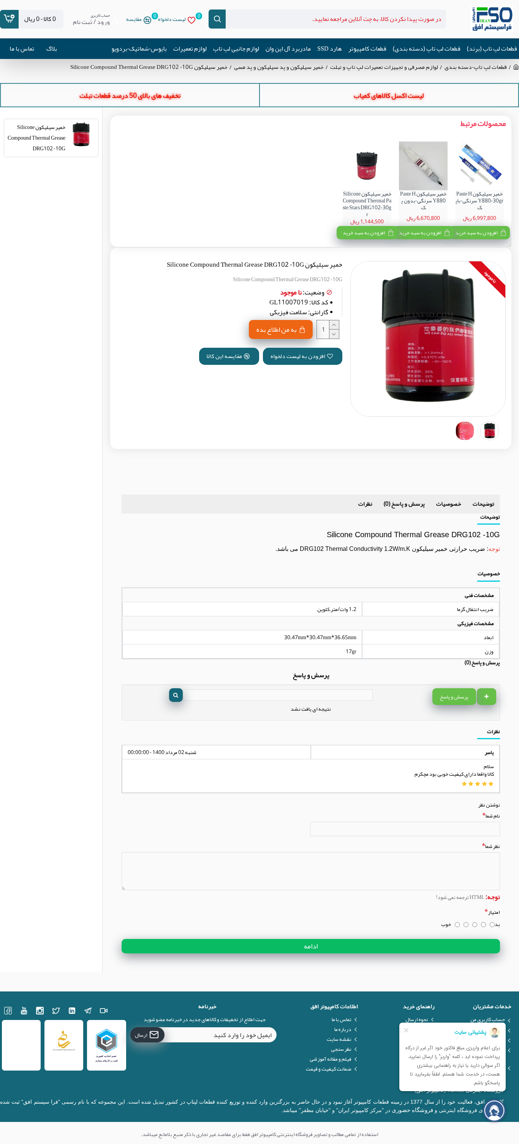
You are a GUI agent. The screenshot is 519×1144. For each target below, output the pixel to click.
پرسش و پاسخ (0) (404, 503)
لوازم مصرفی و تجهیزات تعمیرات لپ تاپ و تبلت (384, 67)
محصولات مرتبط (483, 123)
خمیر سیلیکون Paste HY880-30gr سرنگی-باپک (479, 200)
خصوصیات (448, 503)
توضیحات (483, 503)
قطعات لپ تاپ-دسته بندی (476, 67)
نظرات (365, 503)
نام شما (493, 815)
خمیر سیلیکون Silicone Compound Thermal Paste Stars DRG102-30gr (367, 204)
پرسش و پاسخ (454, 696)
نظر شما (492, 846)
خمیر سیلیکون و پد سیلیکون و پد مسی (279, 67)
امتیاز (494, 912)
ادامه (311, 946)
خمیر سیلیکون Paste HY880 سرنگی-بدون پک (423, 200)
